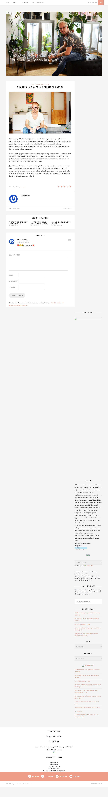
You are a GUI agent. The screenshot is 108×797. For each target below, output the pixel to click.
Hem (7, 2)
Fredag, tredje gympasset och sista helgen (18, 223)
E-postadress (13, 281)
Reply (69, 240)
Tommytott (90, 665)
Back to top (96, 784)
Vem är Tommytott (38, 2)
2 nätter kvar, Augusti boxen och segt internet (39, 223)
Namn (11, 275)
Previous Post (15, 208)
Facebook (24, 2)
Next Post (67, 208)
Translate (89, 566)
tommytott (23, 187)
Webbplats (12, 287)
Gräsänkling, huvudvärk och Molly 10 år (87, 707)
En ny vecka (78, 711)
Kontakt (15, 2)
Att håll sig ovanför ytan (82, 624)
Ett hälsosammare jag (40, 84)
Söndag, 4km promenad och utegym (61, 223)
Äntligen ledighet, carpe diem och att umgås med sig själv (86, 635)
